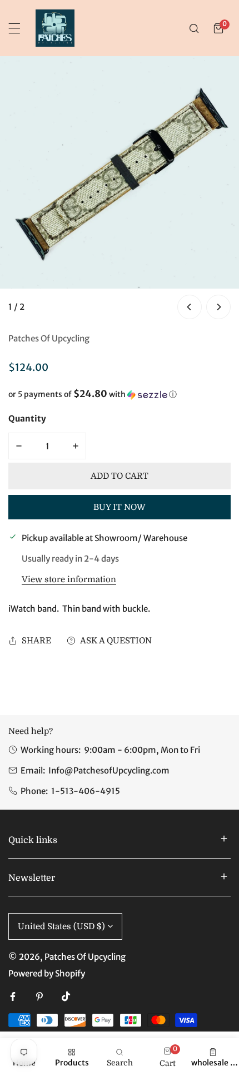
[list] (119, 189)
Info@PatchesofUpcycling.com (109, 770)
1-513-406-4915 (85, 791)
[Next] (218, 307)
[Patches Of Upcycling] (55, 28)
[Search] (194, 28)
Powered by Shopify (46, 973)
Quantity (27, 418)
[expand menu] (14, 28)
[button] (218, 28)
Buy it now (119, 507)
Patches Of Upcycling (48, 338)
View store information (69, 579)
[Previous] (189, 307)
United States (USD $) (61, 926)
